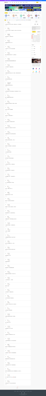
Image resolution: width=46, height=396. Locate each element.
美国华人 (9, 41)
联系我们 (10, 0)
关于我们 (8, 0)
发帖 (37, 2)
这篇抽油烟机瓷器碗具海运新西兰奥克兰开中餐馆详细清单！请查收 (36, 26)
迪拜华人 (9, 193)
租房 (14, 2)
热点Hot (21, 2)
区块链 (23, 2)
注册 (37, 24)
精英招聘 (23, 391)
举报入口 (31, 391)
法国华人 (9, 71)
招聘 (16, 2)
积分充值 (26, 2)
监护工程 (28, 391)
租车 (18, 2)
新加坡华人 (9, 47)
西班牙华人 (9, 199)
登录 (40, 2)
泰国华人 (9, 266)
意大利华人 (9, 132)
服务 (12, 2)
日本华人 (9, 211)
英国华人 (9, 363)
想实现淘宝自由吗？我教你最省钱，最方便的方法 (38, 41)
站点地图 (20, 391)
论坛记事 (26, 391)
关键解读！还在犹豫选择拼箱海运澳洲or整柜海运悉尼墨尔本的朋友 (36, 29)
